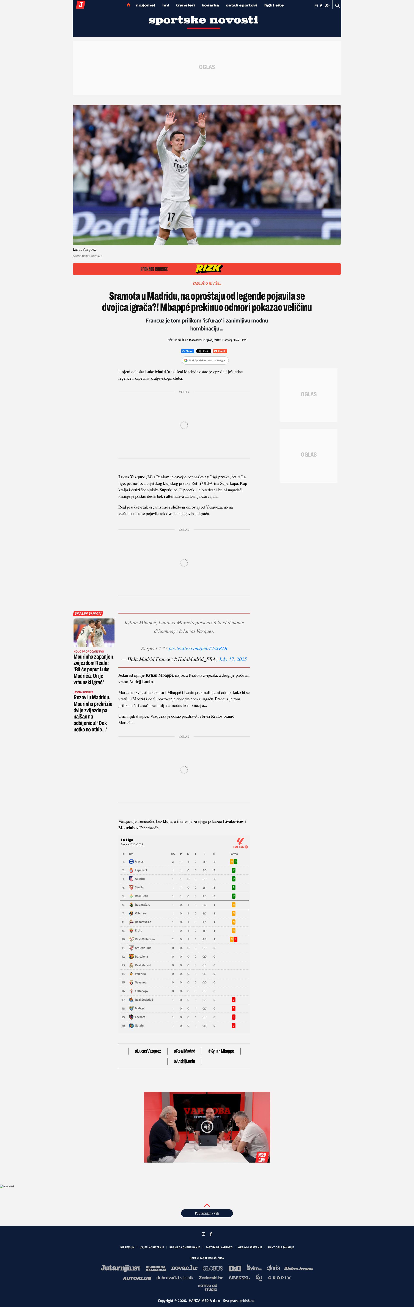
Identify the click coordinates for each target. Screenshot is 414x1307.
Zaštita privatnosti (219, 1247)
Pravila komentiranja (185, 1247)
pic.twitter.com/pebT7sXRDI (198, 648)
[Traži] (337, 6)
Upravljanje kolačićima (207, 1258)
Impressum (127, 1247)
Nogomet (145, 5)
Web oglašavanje (250, 1247)
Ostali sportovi (241, 5)
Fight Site (274, 5)
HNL (165, 5)
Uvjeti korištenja (152, 1247)
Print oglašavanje (281, 1247)
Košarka (210, 5)
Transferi (185, 5)
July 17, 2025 (233, 658)
